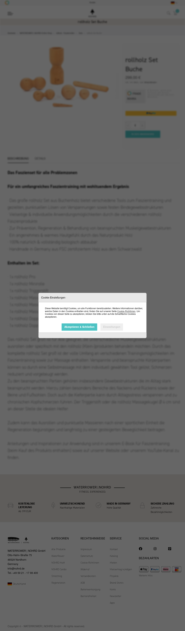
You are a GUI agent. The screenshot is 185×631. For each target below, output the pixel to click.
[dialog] (92, 315)
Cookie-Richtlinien (126, 310)
